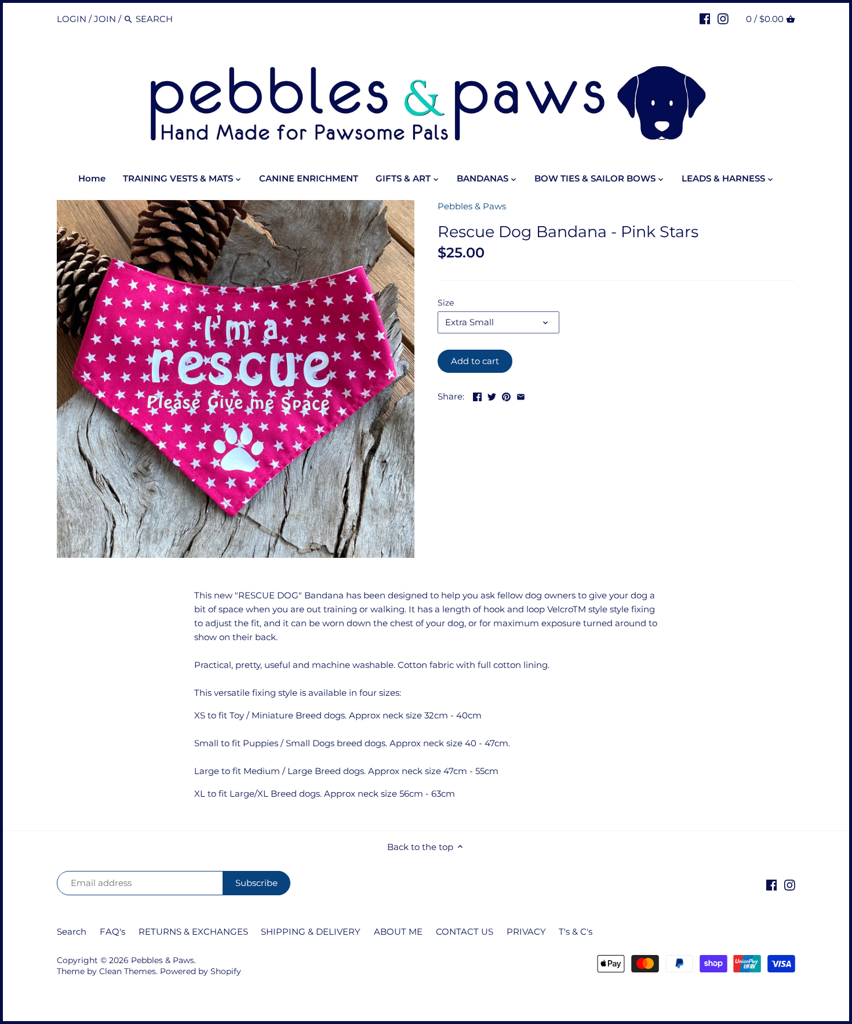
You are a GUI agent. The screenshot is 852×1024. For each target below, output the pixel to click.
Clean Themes (127, 971)
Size (446, 302)
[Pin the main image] (506, 395)
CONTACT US (464, 931)
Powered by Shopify (200, 971)
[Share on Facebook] (477, 395)
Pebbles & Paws (472, 206)
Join (105, 18)
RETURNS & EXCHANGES (193, 931)
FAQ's (112, 931)
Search (71, 931)
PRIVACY (527, 931)
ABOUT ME (398, 931)
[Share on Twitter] (491, 395)
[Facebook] (705, 19)
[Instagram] (723, 19)
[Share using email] (520, 395)
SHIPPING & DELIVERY (311, 931)
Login (71, 18)
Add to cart (475, 360)
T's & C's (575, 931)
